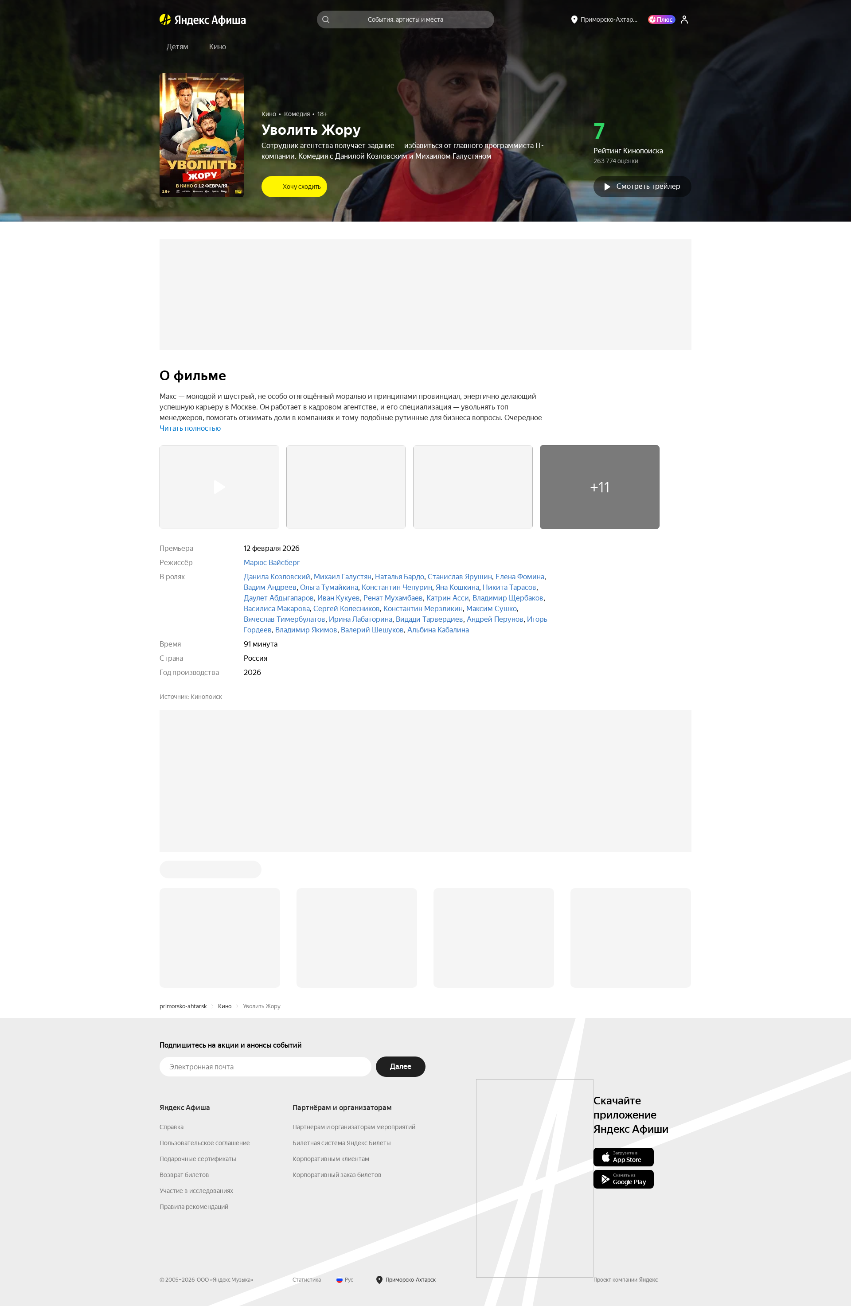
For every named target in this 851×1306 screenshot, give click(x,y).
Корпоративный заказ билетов (337, 1174)
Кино (224, 1006)
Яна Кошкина (457, 587)
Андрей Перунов (495, 619)
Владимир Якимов (306, 630)
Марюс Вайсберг (272, 562)
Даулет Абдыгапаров (279, 598)
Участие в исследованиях (196, 1190)
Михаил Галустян (342, 577)
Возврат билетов (184, 1174)
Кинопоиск (206, 696)
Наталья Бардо (399, 577)
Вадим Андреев (270, 587)
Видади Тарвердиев (429, 619)
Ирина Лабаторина (360, 619)
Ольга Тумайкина (329, 587)
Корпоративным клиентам (331, 1158)
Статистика (307, 1280)
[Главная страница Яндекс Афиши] (165, 19)
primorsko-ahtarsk (183, 1006)
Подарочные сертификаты (198, 1158)
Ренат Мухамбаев (393, 598)
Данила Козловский (277, 577)
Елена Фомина (520, 577)
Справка (171, 1127)
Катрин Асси (447, 598)
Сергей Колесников (346, 608)
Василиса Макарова (277, 608)
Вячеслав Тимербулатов (284, 619)
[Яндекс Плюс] (661, 19)
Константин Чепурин (397, 587)
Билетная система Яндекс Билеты (342, 1142)
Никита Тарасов (509, 587)
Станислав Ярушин (460, 577)
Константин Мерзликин (423, 608)
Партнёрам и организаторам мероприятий (354, 1127)
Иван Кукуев (338, 598)
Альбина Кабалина (438, 630)
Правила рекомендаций (194, 1206)
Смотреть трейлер (648, 186)
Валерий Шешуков (372, 630)
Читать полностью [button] (190, 428)
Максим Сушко (491, 608)
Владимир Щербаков (507, 598)
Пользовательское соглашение (205, 1142)
